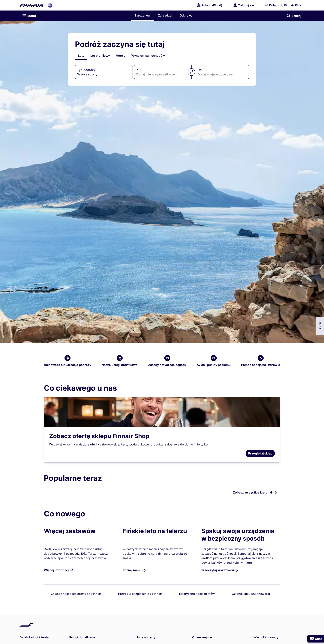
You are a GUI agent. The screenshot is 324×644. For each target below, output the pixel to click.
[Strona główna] (32, 5)
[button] (191, 72)
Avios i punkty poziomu (214, 365)
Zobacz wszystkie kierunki (253, 492)
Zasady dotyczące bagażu (167, 365)
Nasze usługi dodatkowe (120, 365)
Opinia (320, 325)
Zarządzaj (165, 15)
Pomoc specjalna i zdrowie (260, 365)
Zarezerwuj (143, 16)
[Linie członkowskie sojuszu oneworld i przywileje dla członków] (50, 5)
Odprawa (186, 15)
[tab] (81, 55)
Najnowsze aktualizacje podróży (67, 365)
